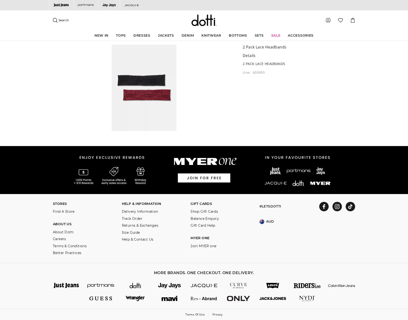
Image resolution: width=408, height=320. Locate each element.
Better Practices (67, 253)
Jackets (166, 35)
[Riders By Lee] (307, 285)
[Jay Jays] (109, 5)
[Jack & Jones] (272, 298)
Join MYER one (203, 246)
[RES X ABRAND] (204, 298)
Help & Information (141, 204)
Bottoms (238, 35)
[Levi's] (272, 285)
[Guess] (100, 298)
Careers (59, 239)
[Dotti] (135, 285)
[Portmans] (85, 5)
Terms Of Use (195, 314)
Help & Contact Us (137, 240)
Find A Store (64, 212)
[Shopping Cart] (352, 20)
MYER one (200, 238)
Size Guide (131, 233)
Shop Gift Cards (204, 212)
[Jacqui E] (131, 5)
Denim (188, 35)
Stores (60, 204)
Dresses (141, 35)
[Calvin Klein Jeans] (341, 285)
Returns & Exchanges (140, 226)
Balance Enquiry (205, 219)
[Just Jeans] (61, 5)
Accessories (301, 35)
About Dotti (63, 232)
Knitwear (211, 35)
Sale (275, 35)
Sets (259, 35)
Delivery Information (140, 212)
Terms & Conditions (70, 246)
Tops (121, 35)
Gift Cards (201, 204)
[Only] (238, 298)
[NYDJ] (307, 298)
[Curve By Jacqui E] (238, 285)
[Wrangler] (135, 298)
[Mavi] (169, 298)
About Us (62, 224)
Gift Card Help (203, 226)
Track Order (132, 219)
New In (101, 35)
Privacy (217, 314)
